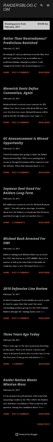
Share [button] (6, 72)
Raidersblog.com (20, 7)
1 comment (18, 364)
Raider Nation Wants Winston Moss (20, 382)
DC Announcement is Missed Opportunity (25, 140)
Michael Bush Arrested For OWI (24, 240)
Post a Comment (20, 72)
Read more (44, 72)
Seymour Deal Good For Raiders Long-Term (21, 190)
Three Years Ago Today (21, 334)
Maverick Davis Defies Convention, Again (20, 90)
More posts (44, 424)
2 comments (18, 222)
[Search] (41, 5)
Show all (43, 23)
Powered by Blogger (28, 434)
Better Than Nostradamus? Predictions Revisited (24, 40)
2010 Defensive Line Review (25, 288)
